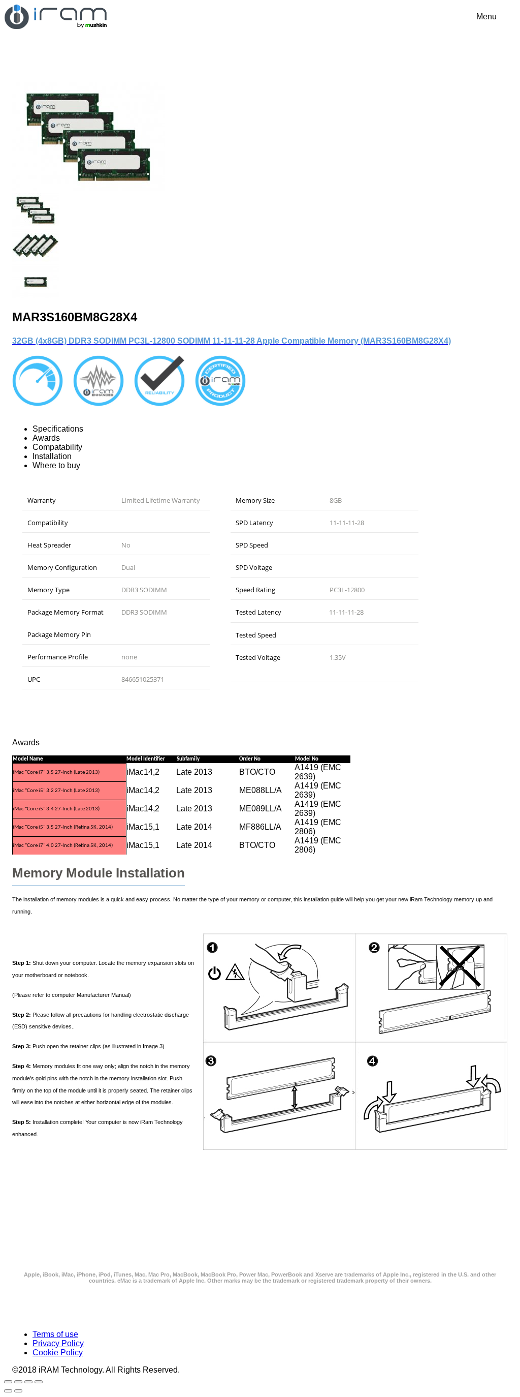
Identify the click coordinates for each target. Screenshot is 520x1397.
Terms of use (55, 1334)
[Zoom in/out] (18, 1381)
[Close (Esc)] (39, 1381)
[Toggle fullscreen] (8, 1381)
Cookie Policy (57, 1352)
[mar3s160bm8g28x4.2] (35, 295)
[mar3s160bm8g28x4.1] (35, 259)
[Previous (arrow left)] (8, 1390)
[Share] (28, 1381)
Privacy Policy (58, 1343)
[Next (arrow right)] (18, 1390)
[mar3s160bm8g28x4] (88, 188)
